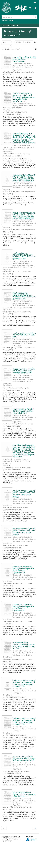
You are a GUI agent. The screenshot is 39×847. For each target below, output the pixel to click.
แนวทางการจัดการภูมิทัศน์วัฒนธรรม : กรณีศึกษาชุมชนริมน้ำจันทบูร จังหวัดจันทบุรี (24, 758)
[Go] (35, 17)
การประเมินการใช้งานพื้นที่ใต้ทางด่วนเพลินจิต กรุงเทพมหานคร (24, 59)
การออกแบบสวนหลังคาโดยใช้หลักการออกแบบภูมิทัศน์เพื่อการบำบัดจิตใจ (23, 411)
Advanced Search (7, 20)
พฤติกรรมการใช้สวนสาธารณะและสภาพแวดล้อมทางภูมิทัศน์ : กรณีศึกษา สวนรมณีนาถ (24, 645)
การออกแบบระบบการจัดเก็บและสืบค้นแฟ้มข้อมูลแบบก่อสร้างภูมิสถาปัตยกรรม (24, 371)
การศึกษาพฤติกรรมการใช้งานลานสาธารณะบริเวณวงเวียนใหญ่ (24, 335)
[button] (30, 7)
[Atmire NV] (31, 839)
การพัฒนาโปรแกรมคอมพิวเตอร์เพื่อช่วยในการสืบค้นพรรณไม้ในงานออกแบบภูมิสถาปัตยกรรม (24, 255)
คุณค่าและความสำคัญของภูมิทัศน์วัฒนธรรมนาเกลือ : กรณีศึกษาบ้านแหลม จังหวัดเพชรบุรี (24, 493)
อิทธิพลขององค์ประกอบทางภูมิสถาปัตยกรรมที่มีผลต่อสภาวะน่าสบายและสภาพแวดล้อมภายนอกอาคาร (24, 683)
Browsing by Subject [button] (10, 25)
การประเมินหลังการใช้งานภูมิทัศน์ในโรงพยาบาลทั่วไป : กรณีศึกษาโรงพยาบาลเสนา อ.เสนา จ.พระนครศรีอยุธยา (24, 178)
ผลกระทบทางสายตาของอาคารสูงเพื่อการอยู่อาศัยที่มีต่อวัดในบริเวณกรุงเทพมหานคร (23, 569)
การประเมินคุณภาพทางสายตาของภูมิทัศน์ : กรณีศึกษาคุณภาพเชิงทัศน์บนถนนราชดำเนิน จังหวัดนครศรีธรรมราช (24, 97)
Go (35, 42)
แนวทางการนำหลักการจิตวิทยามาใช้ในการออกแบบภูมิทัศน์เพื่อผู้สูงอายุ (24, 794)
